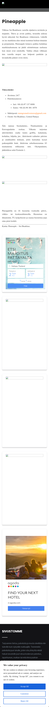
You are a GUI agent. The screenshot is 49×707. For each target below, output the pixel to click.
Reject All (24, 701)
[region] (24, 684)
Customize (25, 694)
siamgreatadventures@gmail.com (32, 113)
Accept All (24, 686)
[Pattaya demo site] (19, 3)
